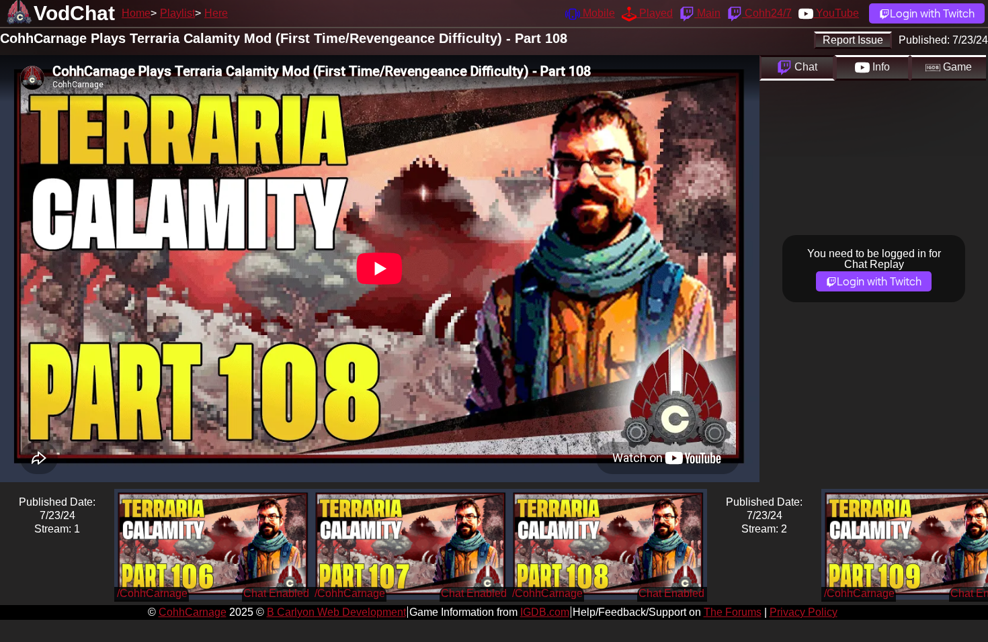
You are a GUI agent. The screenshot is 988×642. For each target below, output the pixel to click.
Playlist (177, 13)
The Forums (732, 612)
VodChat (74, 13)
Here (216, 13)
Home (136, 13)
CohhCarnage (193, 612)
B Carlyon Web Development (336, 612)
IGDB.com (544, 612)
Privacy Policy (803, 612)
